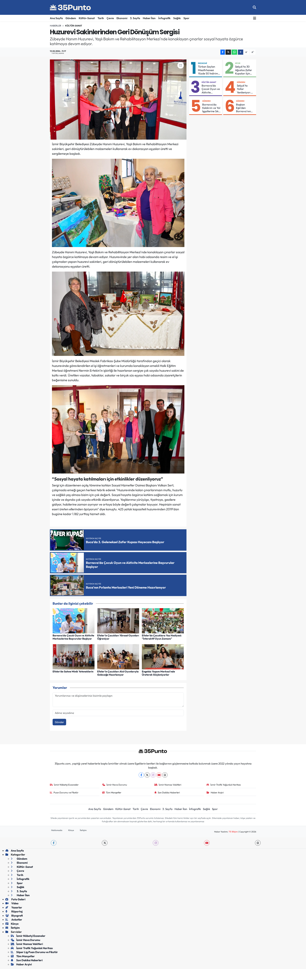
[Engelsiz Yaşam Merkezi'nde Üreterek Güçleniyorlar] (163, 656)
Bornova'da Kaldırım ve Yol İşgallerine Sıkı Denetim (211, 108)
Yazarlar (16, 907)
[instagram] (155, 843)
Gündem (71, 18)
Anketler (16, 919)
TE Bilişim (233, 831)
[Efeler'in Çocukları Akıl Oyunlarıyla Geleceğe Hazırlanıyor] (118, 656)
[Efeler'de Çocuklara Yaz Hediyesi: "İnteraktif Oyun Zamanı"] (163, 620)
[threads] (258, 843)
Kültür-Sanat (87, 18)
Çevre (110, 18)
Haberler (55, 25)
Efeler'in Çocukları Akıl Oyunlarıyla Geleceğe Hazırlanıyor (118, 673)
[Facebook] (141, 775)
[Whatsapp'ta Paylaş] (234, 52)
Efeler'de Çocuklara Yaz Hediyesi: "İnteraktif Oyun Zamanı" (162, 637)
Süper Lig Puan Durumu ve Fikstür (37, 952)
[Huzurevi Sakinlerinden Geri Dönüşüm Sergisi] (118, 99)
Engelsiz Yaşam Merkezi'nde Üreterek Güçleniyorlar (158, 673)
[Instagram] (153, 775)
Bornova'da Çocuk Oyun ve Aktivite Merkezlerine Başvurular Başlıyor (73, 637)
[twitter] (104, 843)
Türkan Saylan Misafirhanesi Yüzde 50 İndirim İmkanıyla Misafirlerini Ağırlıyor (208, 70)
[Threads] (165, 775)
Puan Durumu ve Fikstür (66, 792)
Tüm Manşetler (113, 792)
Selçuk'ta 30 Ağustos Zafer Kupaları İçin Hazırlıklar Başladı (243, 70)
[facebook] (53, 843)
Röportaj (17, 911)
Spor (186, 18)
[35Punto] (70, 7)
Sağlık (177, 18)
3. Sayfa (135, 18)
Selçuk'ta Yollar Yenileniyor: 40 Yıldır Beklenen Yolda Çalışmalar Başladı (244, 89)
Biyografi (17, 915)
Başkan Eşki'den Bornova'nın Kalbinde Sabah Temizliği (243, 108)
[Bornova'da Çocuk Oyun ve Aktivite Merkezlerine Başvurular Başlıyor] (74, 620)
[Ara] (254, 7)
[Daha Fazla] (240, 52)
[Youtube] (159, 775)
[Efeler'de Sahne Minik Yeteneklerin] (74, 656)
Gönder (59, 722)
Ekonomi (122, 18)
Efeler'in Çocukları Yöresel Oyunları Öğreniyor (118, 637)
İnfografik (164, 18)
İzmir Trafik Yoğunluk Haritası (225, 784)
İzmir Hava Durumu (116, 784)
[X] (147, 775)
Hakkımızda (56, 830)
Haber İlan (149, 18)
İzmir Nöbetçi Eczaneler (66, 784)
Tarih (101, 18)
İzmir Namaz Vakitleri (170, 784)
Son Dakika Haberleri (169, 792)
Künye (71, 830)
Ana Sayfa (56, 18)
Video (14, 903)
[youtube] (207, 843)
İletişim (83, 830)
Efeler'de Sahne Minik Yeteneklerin (73, 671)
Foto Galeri (18, 899)
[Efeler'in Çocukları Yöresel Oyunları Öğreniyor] (118, 620)
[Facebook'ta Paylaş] (222, 52)
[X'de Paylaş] (228, 52)
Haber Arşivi (217, 792)
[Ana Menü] (254, 18)
